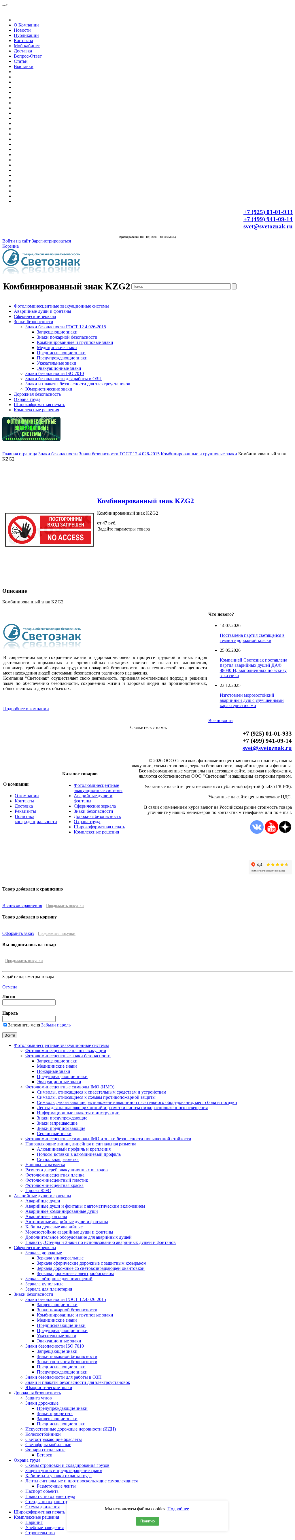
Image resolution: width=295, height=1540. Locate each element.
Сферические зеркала (35, 316)
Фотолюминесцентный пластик (56, 1180)
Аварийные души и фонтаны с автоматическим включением (85, 1206)
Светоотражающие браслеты (53, 1439)
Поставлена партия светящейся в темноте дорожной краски (252, 638)
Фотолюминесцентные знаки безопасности (68, 1055)
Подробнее (178, 1508)
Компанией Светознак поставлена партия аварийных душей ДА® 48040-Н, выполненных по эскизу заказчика (253, 668)
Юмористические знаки (48, 389)
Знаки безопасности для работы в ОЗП (63, 378)
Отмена (9, 986)
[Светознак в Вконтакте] (257, 832)
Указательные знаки (56, 363)
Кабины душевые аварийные (54, 1226)
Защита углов (38, 1397)
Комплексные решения (36, 409)
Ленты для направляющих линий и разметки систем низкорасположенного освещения (122, 1107)
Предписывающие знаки (61, 352)
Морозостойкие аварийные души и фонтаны (69, 1232)
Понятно (147, 1521)
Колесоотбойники (43, 1434)
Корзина (10, 246)
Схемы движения (42, 1506)
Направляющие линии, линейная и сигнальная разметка (80, 1143)
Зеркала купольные (44, 1283)
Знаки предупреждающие (62, 1117)
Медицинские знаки (57, 347)
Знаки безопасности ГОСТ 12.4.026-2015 (65, 326)
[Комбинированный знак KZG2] (49, 579)
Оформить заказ (18, 933)
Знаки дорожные (41, 1403)
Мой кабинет (27, 45)
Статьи (21, 61)
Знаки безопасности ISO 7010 (54, 373)
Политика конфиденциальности (36, 819)
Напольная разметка (45, 1164)
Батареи (44, 1454)
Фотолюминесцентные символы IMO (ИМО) (69, 1086)
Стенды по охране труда (49, 1501)
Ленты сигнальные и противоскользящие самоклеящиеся (81, 1480)
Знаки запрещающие (57, 1123)
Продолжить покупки (65, 905)
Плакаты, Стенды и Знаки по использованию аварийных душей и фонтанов (100, 1242)
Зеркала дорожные (43, 1252)
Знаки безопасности (33, 321)
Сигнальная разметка (58, 1159)
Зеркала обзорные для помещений (58, 1278)
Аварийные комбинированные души (61, 1211)
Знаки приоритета (55, 1413)
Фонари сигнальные (45, 1449)
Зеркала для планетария (48, 1289)
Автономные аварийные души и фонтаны (66, 1221)
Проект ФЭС (38, 1190)
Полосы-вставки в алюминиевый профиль (79, 1154)
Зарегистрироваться (51, 240)
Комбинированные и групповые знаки (75, 342)
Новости (22, 30)
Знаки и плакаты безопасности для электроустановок (77, 383)
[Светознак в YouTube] (271, 832)
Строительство (40, 1532)
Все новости (220, 720)
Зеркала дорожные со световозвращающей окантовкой (91, 1268)
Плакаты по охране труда (50, 1496)
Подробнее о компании (26, 708)
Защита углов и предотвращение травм (63, 1470)
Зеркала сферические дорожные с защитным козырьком (91, 1263)
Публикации (26, 35)
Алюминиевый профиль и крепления (74, 1149)
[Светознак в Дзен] (285, 832)
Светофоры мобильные (48, 1444)
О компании (27, 795)
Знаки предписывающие (61, 1128)
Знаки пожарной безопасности (67, 337)
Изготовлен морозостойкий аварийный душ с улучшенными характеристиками (252, 700)
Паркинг (34, 1522)
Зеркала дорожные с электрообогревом (75, 1273)
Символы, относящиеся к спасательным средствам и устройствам (101, 1092)
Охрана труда (27, 399)
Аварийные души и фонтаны (42, 311)
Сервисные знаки (54, 1133)
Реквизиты (25, 811)
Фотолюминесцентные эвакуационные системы (61, 306)
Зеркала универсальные (60, 1257)
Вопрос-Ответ (28, 56)
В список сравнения (22, 905)
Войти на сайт (16, 240)
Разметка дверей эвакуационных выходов (66, 1169)
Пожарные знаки (53, 1071)
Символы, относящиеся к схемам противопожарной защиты (96, 1097)
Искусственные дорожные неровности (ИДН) (70, 1429)
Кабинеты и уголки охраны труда (58, 1475)
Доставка (23, 50)
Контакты (23, 40)
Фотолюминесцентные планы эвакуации (65, 1050)
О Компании (26, 24)
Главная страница (19, 453)
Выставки (23, 66)
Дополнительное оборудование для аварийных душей (78, 1237)
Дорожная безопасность (37, 394)
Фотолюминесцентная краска (54, 1185)
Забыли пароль (56, 1024)
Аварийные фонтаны (46, 1216)
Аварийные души (42, 1200)
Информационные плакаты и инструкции (78, 1112)
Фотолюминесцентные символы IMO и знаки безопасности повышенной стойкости (108, 1138)
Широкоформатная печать (39, 404)
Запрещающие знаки (57, 331)
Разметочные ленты (56, 1486)
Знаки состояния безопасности (67, 1361)
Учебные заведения (44, 1527)
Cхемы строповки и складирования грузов (67, 1465)
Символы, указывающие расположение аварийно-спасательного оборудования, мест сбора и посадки (137, 1102)
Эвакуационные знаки (59, 368)
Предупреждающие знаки (62, 357)
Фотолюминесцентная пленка (54, 1174)
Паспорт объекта (41, 1491)
